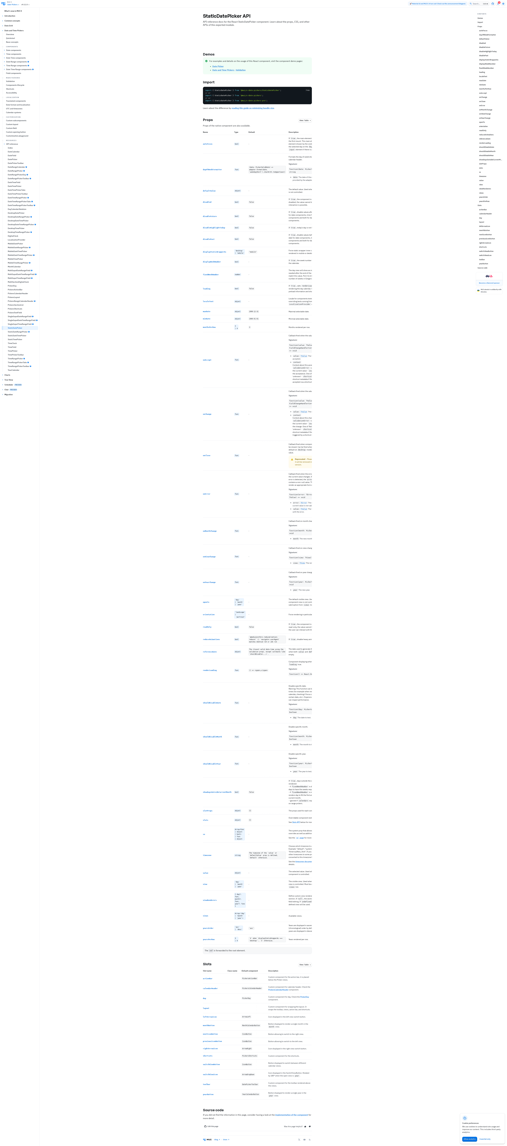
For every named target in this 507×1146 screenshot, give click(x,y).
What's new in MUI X (13, 11)
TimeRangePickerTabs (17, 362)
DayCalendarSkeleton (17, 209)
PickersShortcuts (15, 309)
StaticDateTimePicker (17, 335)
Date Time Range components (19, 69)
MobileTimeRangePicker (18, 263)
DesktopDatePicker (16, 213)
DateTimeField (14, 182)
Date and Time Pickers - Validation (229, 70)
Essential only (485, 1139)
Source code (213, 1110)
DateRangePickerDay (17, 174)
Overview (10, 34)
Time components (13, 54)
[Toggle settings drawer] (503, 4)
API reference (12, 144)
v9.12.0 (24, 4)
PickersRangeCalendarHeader (20, 301)
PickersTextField (15, 312)
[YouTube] (304, 1140)
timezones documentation (306, 861)
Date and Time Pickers (14, 30)
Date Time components (16, 58)
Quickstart (10, 38)
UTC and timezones (14, 108)
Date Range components (16, 62)
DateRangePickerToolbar (18, 178)
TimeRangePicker (15, 358)
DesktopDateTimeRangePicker (21, 224)
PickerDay (12, 286)
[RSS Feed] (310, 1140)
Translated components (16, 101)
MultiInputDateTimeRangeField (21, 274)
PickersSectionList (16, 305)
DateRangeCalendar (16, 167)
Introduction (9, 16)
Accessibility (11, 93)
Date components (13, 50)
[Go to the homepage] (3, 4)
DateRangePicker (15, 171)
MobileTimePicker (15, 259)
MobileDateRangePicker (18, 247)
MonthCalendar (14, 266)
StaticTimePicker (15, 339)
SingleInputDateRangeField (19, 316)
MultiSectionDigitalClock (18, 282)
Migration (8, 394)
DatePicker (12, 159)
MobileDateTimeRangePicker (20, 255)
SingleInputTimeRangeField (20, 324)
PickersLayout (14, 297)
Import (209, 82)
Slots (207, 964)
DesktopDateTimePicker (18, 220)
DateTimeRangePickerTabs (19, 201)
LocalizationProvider (16, 240)
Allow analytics (470, 1139)
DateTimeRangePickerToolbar (20, 205)
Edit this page (213, 1126)
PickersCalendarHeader (18, 293)
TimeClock (12, 343)
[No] (310, 1126)
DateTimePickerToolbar (18, 194)
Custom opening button (16, 132)
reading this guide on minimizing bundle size (253, 108)
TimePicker (12, 351)
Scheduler (12, 385)
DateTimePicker (14, 186)
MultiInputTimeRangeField (19, 278)
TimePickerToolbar (16, 355)
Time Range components (16, 65)
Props (208, 120)
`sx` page (299, 838)
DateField (12, 155)
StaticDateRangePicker (18, 332)
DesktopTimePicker (16, 228)
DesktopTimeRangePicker (19, 232)
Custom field (11, 128)
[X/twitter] (299, 1140)
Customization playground (17, 136)
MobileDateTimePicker (17, 251)
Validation (10, 81)
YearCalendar (13, 370)
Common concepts (12, 21)
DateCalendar (14, 151)
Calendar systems (13, 112)
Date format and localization (18, 105)
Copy (308, 90)
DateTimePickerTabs (16, 190)
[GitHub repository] (493, 4)
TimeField (12, 347)
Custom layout (12, 124)
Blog (216, 1139)
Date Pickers (12, 4)
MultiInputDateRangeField (19, 270)
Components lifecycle (15, 85)
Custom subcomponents (16, 120)
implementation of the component (291, 1114)
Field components (13, 73)
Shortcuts (10, 89)
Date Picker (218, 66)
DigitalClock (13, 236)
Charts (7, 375)
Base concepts (12, 42)
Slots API (296, 822)
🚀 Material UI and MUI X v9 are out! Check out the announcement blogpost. (438, 4)
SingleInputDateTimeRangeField (22, 320)
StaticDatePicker (15, 328)
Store (225, 1139)
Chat (10, 389)
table (304, 120)
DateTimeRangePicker (17, 197)
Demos (209, 54)
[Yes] (305, 1126)
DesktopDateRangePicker (19, 217)
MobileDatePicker (15, 243)
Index (10, 148)
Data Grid (8, 25)
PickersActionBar (15, 289)
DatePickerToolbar (16, 163)
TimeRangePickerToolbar (18, 366)
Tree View (8, 380)
